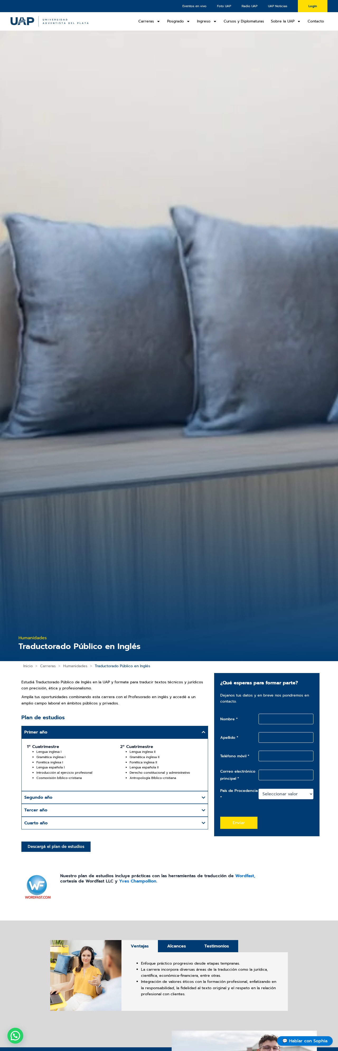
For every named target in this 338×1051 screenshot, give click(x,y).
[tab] (139, 946)
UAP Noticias (277, 6)
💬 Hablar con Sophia (304, 1041)
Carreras (146, 21)
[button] (15, 1036)
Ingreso (203, 21)
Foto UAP (224, 6)
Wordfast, (245, 876)
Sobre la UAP (282, 21)
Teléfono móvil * (234, 756)
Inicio (28, 666)
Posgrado (175, 21)
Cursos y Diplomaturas (244, 21)
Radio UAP (249, 6)
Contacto (316, 21)
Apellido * (229, 737)
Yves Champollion (137, 881)
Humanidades (75, 666)
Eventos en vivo (194, 6)
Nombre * (229, 719)
